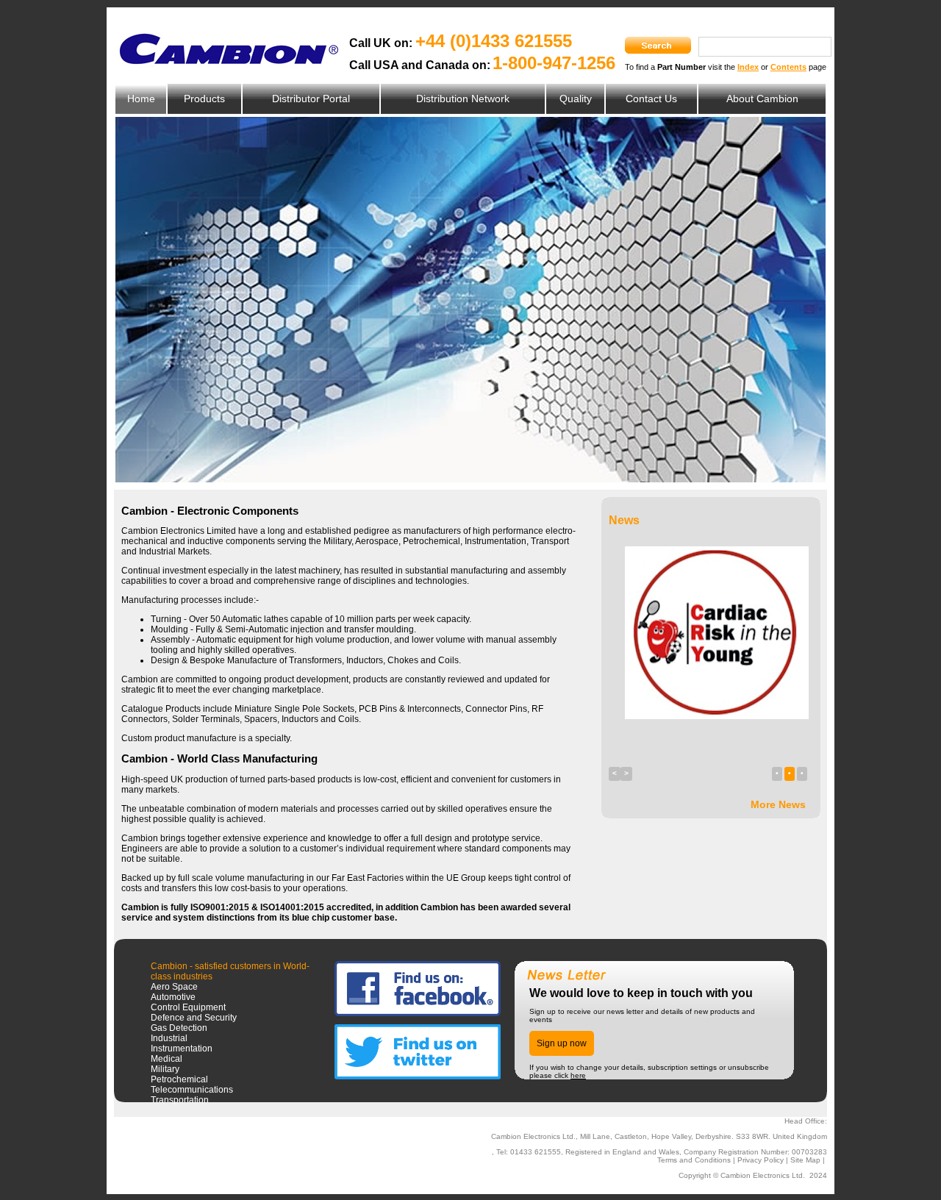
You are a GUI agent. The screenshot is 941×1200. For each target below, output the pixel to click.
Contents (788, 67)
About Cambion (762, 98)
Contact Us (651, 98)
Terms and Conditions (694, 1160)
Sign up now (562, 1043)
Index (748, 67)
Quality (575, 98)
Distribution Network (462, 98)
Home (141, 98)
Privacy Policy (760, 1160)
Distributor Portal (311, 98)
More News (778, 804)
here (578, 1075)
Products (204, 98)
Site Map (805, 1160)
